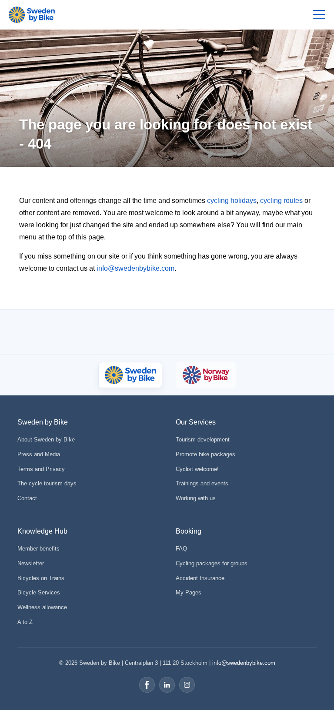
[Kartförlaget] (286, 332)
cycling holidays (232, 200)
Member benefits (38, 548)
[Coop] (48, 331)
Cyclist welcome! (197, 469)
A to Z (25, 622)
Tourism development (203, 439)
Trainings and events (202, 483)
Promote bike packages (205, 454)
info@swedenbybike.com (135, 268)
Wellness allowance (42, 607)
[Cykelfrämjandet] (93, 332)
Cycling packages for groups (211, 563)
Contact (27, 498)
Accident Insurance (200, 578)
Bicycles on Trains (40, 578)
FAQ (181, 548)
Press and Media (38, 454)
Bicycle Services (38, 592)
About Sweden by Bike (46, 439)
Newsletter (30, 563)
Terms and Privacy (41, 469)
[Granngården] (224, 334)
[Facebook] (147, 685)
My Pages (188, 592)
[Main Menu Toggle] (319, 14)
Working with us (196, 498)
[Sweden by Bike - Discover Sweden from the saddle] (32, 15)
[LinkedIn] (167, 685)
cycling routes (281, 200)
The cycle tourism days (47, 483)
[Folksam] (149, 332)
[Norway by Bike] (205, 375)
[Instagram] (187, 685)
